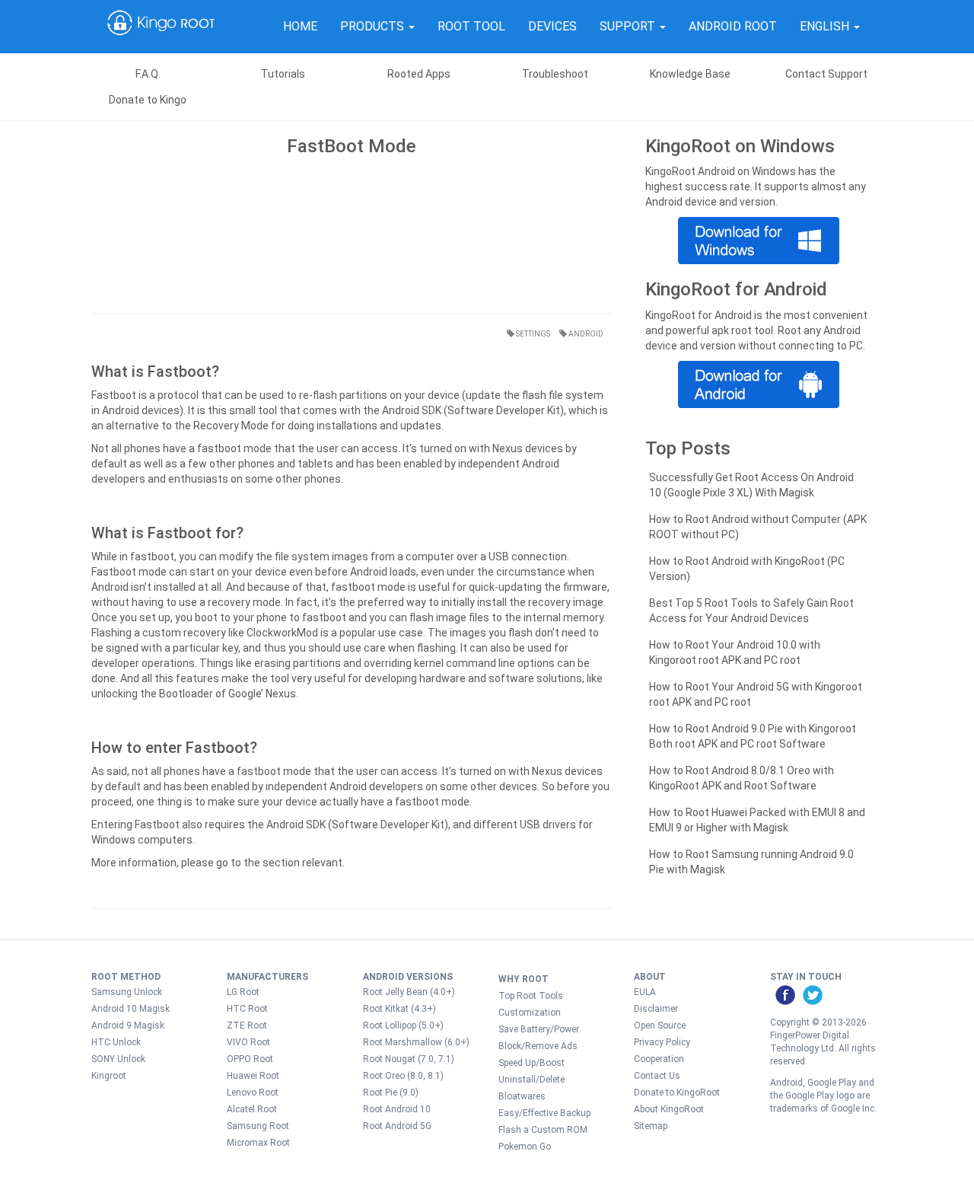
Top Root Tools (530, 995)
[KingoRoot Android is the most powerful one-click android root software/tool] (758, 240)
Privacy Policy (662, 1042)
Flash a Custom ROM (542, 1129)
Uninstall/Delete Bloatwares (531, 1088)
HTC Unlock (116, 1042)
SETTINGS (532, 334)
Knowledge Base (690, 74)
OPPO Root (250, 1059)
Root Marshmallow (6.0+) (416, 1042)
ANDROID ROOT (733, 26)
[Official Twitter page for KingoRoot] (812, 994)
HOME (300, 26)
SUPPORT (629, 26)
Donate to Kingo (147, 100)
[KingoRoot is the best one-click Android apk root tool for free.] (758, 384)
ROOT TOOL (471, 26)
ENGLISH (826, 26)
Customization (529, 1012)
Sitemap (650, 1126)
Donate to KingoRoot (677, 1092)
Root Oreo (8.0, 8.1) (403, 1075)
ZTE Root (247, 1025)
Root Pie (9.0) (391, 1092)
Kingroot (108, 1075)
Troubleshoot (555, 74)
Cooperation (659, 1059)
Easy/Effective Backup (544, 1113)
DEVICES (552, 26)
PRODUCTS (373, 26)
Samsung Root (258, 1126)
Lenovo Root (253, 1092)
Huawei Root (253, 1075)
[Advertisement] (351, 231)
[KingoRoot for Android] (161, 27)
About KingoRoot (669, 1109)
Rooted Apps (418, 74)
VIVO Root (248, 1042)
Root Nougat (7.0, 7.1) (408, 1059)
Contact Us (657, 1075)
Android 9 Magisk (127, 1025)
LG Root (243, 992)
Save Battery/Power (538, 1029)
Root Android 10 (397, 1109)
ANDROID (585, 334)
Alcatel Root (252, 1109)
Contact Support (826, 74)
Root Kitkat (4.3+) (399, 1008)
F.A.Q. (148, 74)
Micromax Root (258, 1142)
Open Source (660, 1025)
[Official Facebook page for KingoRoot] (784, 994)
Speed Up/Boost (531, 1062)
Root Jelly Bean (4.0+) (409, 992)
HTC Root (247, 1008)
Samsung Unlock (126, 992)
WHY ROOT (523, 979)
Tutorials (283, 74)
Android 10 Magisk (130, 1008)
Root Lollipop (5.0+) (403, 1025)
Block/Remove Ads (538, 1046)
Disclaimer (656, 1008)
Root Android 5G (397, 1126)
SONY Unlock (118, 1059)
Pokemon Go (524, 1146)
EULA (645, 992)
